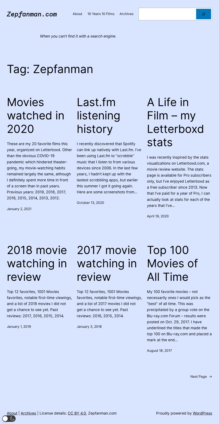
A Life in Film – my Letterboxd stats (175, 122)
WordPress (202, 413)
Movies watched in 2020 (35, 116)
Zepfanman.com (32, 14)
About (12, 413)
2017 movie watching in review (107, 264)
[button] (9, 418)
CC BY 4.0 (77, 413)
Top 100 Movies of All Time (172, 264)
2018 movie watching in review (37, 264)
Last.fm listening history (98, 116)
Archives (28, 413)
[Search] (203, 14)
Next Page (201, 376)
